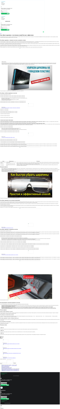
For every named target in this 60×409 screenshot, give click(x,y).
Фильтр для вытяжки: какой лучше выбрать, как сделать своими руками (10, 369)
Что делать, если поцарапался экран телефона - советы (8, 137)
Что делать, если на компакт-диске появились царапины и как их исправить (12, 348)
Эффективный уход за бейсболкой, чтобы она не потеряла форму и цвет (10, 370)
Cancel (1, 408)
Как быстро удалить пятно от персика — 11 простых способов (9, 365)
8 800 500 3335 (7, 21)
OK (2, 408)
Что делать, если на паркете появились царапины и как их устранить (10, 254)
